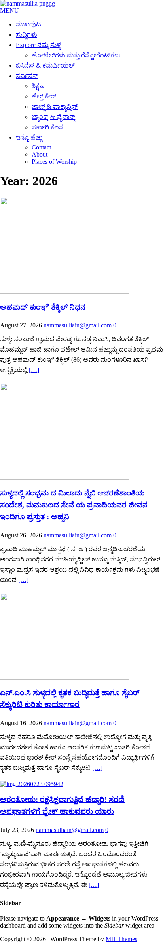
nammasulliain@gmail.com (78, 325)
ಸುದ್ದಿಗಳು (26, 34)
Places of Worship (54, 161)
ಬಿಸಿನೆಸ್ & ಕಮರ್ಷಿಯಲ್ (45, 65)
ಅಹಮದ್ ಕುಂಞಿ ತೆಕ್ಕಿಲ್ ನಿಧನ (42, 307)
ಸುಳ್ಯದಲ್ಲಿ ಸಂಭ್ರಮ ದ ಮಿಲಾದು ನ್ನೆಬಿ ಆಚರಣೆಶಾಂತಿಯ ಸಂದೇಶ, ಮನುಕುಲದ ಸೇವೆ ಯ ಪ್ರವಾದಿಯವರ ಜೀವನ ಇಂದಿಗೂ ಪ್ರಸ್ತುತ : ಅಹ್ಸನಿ (74, 505)
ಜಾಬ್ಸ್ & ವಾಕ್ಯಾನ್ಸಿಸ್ (55, 106)
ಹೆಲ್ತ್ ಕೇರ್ (44, 96)
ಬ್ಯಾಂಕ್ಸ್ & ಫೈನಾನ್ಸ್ (53, 116)
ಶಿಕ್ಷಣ (38, 86)
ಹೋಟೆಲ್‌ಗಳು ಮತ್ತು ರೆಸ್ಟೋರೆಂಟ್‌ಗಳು (76, 55)
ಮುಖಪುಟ (28, 24)
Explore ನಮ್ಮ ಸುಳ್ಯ (38, 45)
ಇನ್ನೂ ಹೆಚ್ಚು (29, 137)
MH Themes (121, 939)
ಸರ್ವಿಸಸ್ (27, 75)
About (39, 154)
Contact (41, 147)
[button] (9, 10)
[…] (34, 370)
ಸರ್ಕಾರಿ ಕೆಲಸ (47, 127)
